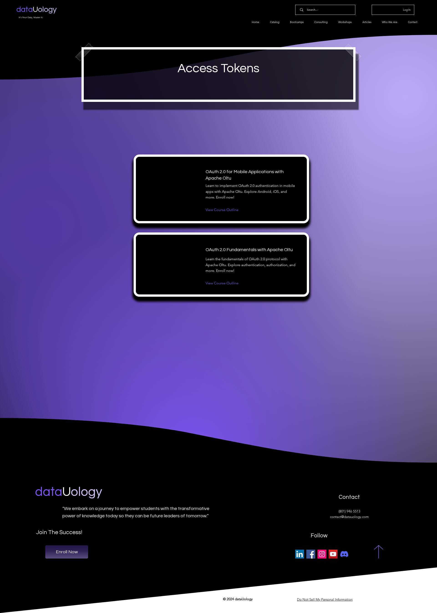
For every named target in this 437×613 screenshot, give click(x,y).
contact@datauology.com (349, 517)
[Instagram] (322, 554)
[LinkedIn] (299, 554)
